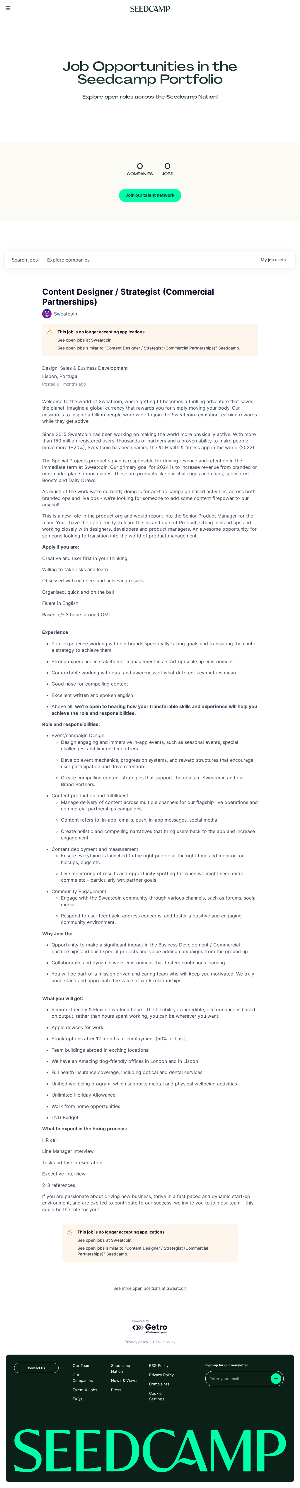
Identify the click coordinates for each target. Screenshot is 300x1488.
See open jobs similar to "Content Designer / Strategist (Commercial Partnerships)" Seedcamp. (148, 347)
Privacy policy (136, 1342)
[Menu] (8, 9)
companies (68, 260)
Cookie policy (164, 1342)
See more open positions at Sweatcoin (150, 1288)
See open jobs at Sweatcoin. (84, 339)
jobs (25, 260)
